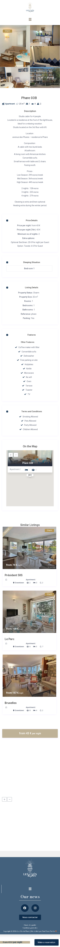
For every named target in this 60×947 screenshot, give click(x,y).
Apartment (10, 104)
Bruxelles (11, 703)
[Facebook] (25, 908)
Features (31, 335)
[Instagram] (35, 908)
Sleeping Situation (31, 262)
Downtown (19, 583)
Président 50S (13, 575)
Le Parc (9, 639)
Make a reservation (46, 942)
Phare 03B (27, 463)
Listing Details (31, 287)
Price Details (32, 220)
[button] (30, 19)
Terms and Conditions (31, 411)
